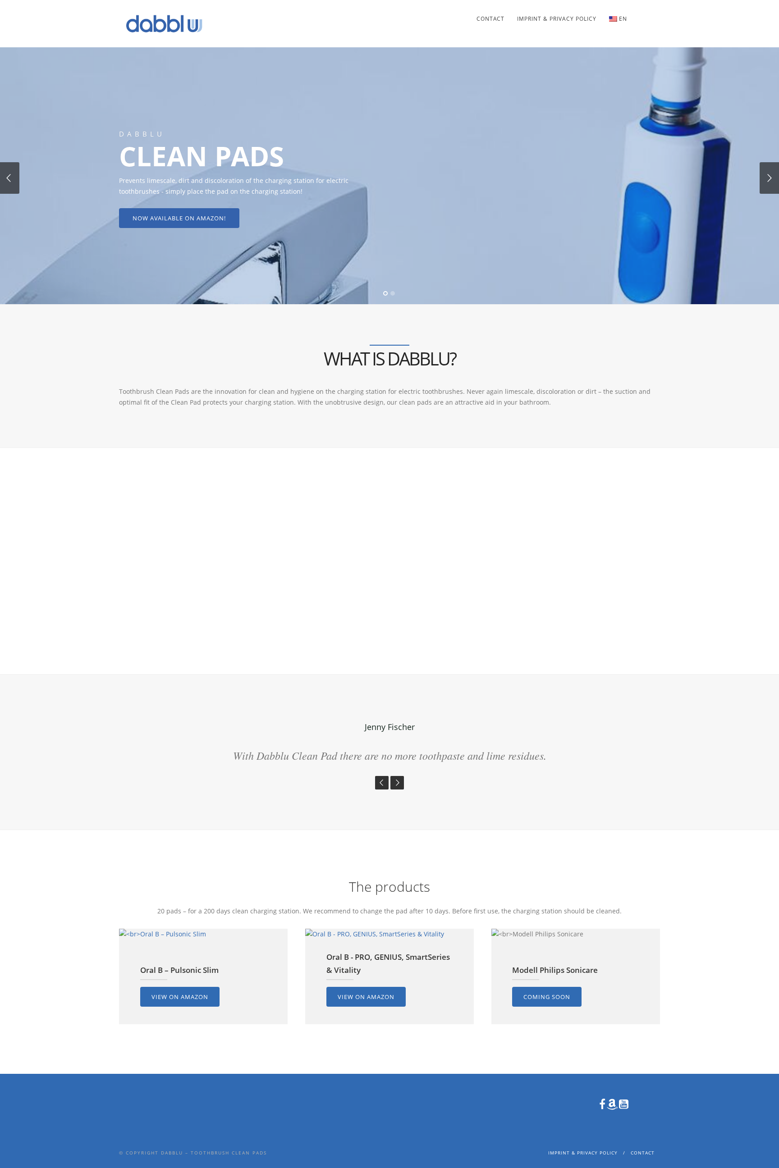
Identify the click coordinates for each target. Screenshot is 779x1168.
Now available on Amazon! (179, 218)
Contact (490, 19)
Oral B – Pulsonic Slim (179, 970)
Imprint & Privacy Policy (556, 19)
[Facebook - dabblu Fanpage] (653, 16)
